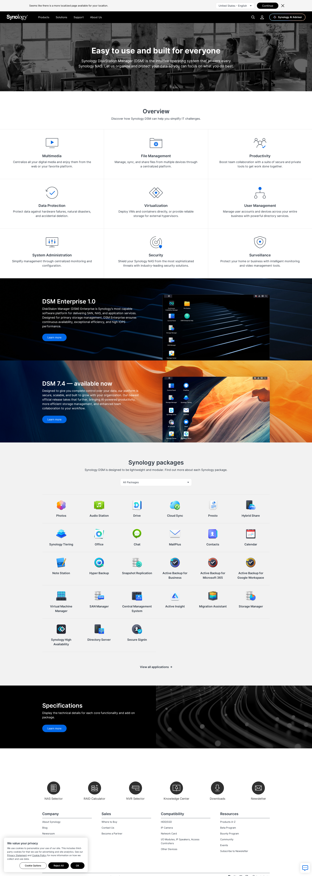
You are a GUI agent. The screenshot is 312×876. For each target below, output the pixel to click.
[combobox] (235, 6)
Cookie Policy (39, 855)
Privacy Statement (17, 855)
